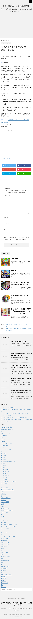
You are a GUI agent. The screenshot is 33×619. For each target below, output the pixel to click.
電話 (2, 585)
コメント (7, 195)
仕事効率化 (4, 546)
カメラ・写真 (4, 512)
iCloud (2, 447)
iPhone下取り (4, 477)
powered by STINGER (19, 616)
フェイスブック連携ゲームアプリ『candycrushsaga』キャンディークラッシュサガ (21, 311)
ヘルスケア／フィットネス (8, 536)
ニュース (3, 530)
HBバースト (15, 270)
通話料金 (3, 581)
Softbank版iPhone (5, 498)
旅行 (2, 564)
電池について (4, 583)
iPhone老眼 (4, 483)
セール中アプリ (5, 520)
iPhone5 (3, 457)
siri (1, 496)
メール (6, 223)
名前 (6, 217)
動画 (2, 554)
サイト (5, 229)
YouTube (3, 500)
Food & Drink (4, 445)
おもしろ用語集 (5, 502)
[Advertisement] (16, 25)
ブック (2, 534)
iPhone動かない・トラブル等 (8, 481)
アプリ (4, 158)
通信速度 (3, 579)
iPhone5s (3, 459)
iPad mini (3, 453)
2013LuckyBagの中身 (6, 427)
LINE (2, 492)
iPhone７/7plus (5, 487)
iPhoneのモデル (5, 471)
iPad (2, 451)
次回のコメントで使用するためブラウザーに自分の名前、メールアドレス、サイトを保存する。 (16, 239)
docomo (3, 439)
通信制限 (3, 577)
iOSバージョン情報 (6, 449)
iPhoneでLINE (4, 469)
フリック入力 (4, 532)
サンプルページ (21, 598)
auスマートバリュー (6, 433)
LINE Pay (3, 494)
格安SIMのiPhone (5, 566)
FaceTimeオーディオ (6, 443)
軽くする (3, 572)
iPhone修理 (4, 479)
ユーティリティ (5, 542)
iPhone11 (3, 455)
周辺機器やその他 (5, 556)
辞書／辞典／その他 (6, 574)
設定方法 (3, 570)
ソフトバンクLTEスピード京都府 (9, 524)
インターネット (5, 508)
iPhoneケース (4, 473)
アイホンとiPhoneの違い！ (18, 341)
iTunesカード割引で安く (7, 490)
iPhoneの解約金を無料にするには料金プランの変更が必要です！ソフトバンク (21, 392)
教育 (2, 562)
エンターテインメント (7, 510)
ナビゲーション (5, 528)
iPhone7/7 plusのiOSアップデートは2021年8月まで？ (15, 417)
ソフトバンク (4, 522)
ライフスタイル (5, 544)
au (1, 431)
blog (2, 437)
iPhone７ (3, 485)
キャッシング (4, 514)
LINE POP (14, 259)
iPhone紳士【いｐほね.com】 (16, 6)
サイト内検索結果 (12, 598)
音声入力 (3, 587)
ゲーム (8, 158)
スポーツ (3, 518)
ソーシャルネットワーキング (8, 526)
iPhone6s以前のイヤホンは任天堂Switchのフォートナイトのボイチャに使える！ (21, 367)
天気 (2, 558)
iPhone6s (3, 465)
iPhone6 (3, 463)
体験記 (2, 548)
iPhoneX (3, 467)
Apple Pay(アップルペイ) (7, 429)
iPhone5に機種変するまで (8, 461)
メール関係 (4, 540)
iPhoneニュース (5, 475)
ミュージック (4, 538)
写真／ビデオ (4, 552)
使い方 (2, 550)
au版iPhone (4, 435)
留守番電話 (4, 568)
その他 (2, 504)
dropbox (3, 441)
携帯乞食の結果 (5, 560)
